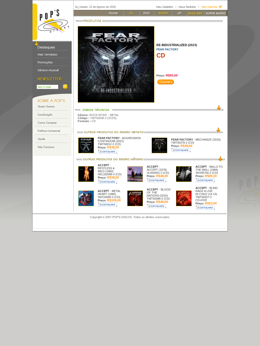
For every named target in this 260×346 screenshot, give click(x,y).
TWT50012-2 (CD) (109, 144)
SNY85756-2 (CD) (207, 172)
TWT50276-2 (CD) (182, 142)
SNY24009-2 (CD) (109, 197)
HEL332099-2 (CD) (110, 174)
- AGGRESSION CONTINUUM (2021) (119, 140)
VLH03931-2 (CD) (158, 172)
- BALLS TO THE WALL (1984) (209, 168)
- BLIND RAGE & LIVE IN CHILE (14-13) (207, 191)
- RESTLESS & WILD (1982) (106, 168)
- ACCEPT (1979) (157, 168)
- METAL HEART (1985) (109, 192)
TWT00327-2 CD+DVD (204, 199)
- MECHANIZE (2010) (196, 139)
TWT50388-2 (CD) (158, 198)
